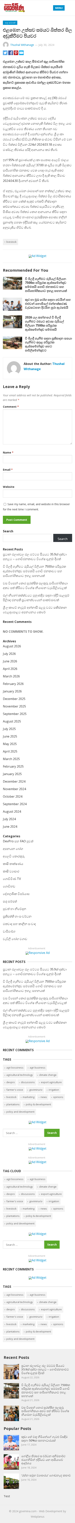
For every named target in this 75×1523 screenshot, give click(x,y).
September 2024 (15, 804)
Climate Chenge (48, 1075)
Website (8, 487)
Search (8, 531)
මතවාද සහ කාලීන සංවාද (19, 924)
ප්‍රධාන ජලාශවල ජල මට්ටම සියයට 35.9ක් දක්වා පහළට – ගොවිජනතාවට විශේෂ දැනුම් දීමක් (45, 1369)
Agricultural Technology (19, 1075)
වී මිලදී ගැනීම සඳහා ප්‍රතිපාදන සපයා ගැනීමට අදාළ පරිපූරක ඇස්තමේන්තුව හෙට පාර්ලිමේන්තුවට (48, 344)
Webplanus (37, 1516)
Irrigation (54, 1089)
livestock (11, 242)
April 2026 (10, 669)
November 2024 (14, 789)
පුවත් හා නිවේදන (14, 909)
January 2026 (12, 691)
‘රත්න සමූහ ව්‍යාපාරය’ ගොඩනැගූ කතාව (46, 1475)
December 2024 (14, 781)
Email (8, 469)
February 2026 (13, 684)
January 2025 (12, 774)
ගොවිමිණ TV (12, 879)
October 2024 (12, 796)
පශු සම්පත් (10, 22)
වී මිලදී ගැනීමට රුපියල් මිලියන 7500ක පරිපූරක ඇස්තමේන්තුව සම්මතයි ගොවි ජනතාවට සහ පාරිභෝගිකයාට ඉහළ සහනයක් (46, 285)
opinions (58, 1097)
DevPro (10, 1082)
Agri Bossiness (14, 1067)
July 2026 (9, 654)
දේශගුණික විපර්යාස (16, 894)
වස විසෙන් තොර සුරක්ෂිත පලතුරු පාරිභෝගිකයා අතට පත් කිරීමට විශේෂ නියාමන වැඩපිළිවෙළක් (45, 1411)
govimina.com (28, 1511)
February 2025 (13, 766)
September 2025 (15, 714)
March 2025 (11, 759)
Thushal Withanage (22, 45)
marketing (28, 1097)
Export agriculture (51, 1082)
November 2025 (14, 706)
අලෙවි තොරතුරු (14, 856)
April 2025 (10, 751)
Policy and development (20, 1111)
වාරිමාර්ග (9, 931)
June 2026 (10, 661)
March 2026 (11, 676)
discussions (28, 1082)
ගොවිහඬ (9, 886)
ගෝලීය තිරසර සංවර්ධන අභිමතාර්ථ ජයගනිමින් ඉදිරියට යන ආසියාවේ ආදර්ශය (43, 1459)
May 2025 (10, 744)
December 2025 (14, 699)
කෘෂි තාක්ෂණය (13, 864)
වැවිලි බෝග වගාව (15, 939)
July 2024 (9, 819)
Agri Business (37, 1067)
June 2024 (10, 826)
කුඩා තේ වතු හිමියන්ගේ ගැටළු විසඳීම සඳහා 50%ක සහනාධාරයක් (44, 1438)
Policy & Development (38, 1104)
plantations (13, 1104)
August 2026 (12, 646)
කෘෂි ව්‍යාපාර (11, 871)
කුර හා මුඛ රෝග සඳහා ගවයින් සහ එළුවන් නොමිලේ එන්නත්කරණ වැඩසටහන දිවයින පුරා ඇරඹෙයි (48, 303)
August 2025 (12, 721)
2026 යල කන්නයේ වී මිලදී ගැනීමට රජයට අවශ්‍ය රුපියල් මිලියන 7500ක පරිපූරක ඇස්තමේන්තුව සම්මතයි (44, 323)
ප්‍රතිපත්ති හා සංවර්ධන (17, 916)
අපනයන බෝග (13, 849)
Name (8, 452)
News (44, 1097)
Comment (11, 406)
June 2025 (10, 736)
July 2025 (9, 729)
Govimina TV (35, 1089)
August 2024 (12, 811)
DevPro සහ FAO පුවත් (18, 841)
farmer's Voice (14, 1089)
